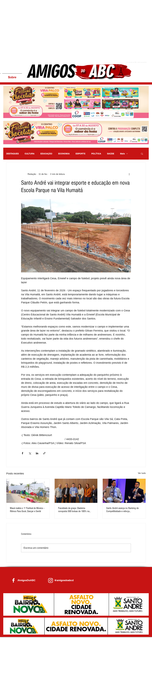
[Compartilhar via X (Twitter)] (29, 453)
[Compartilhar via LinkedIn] (37, 453)
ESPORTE (80, 153)
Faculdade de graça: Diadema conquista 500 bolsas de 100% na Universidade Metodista (73, 510)
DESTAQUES (12, 153)
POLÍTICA (96, 153)
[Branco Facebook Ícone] (13, 580)
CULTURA (29, 153)
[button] (76, 102)
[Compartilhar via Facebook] (22, 453)
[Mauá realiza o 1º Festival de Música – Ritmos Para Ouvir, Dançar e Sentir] (27, 491)
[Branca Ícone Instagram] (50, 580)
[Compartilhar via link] (44, 453)
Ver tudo (142, 473)
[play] (142, 115)
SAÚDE (110, 153)
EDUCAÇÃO (46, 153)
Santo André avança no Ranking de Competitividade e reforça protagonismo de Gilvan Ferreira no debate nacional (122, 510)
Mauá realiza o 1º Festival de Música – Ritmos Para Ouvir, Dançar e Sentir (27, 510)
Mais (122, 153)
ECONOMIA (64, 153)
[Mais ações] (129, 174)
